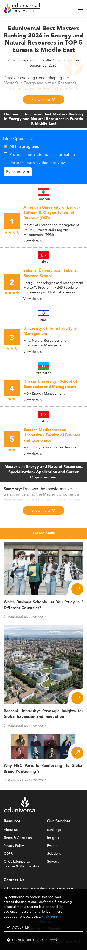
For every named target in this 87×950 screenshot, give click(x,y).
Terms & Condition (18, 837)
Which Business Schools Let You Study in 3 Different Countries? (43, 605)
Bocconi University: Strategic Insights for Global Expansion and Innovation (43, 714)
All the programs (24, 146)
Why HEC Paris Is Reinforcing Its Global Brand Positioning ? (43, 768)
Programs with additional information (42, 154)
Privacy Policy (14, 845)
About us (11, 830)
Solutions (54, 853)
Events (52, 845)
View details (32, 240)
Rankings (54, 830)
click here (50, 916)
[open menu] (80, 8)
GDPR (8, 853)
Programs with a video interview (37, 162)
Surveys (53, 861)
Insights (53, 837)
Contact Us (14, 880)
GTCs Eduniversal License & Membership (21, 861)
